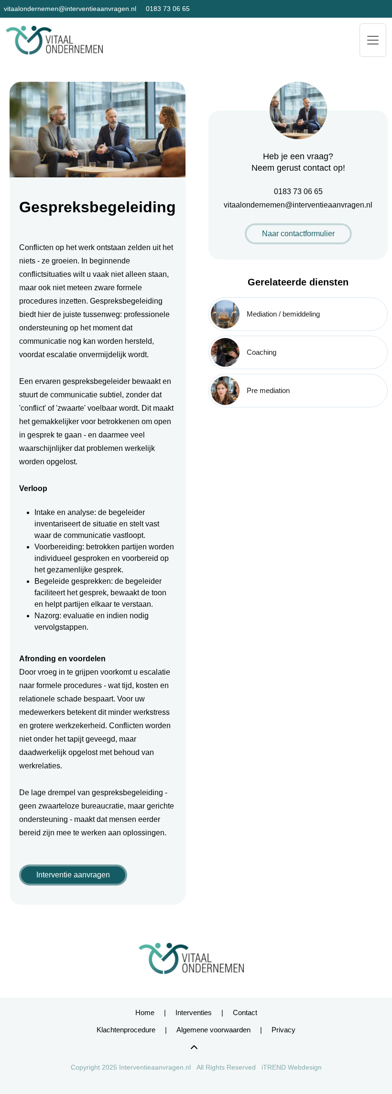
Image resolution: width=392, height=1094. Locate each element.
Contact (245, 1012)
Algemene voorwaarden (213, 1030)
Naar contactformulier (298, 234)
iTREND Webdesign (291, 1067)
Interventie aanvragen (73, 875)
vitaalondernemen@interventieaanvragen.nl (70, 8)
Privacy (283, 1030)
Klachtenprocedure (126, 1030)
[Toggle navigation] (372, 40)
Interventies (193, 1012)
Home (144, 1012)
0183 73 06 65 (168, 8)
